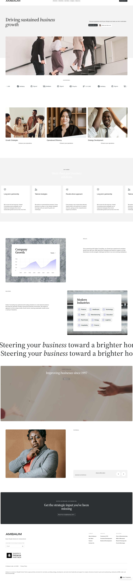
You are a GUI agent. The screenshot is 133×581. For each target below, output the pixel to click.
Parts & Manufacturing (121, 536)
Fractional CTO (104, 536)
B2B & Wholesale (120, 538)
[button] (63, 1)
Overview (58, 1)
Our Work (91, 538)
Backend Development (106, 540)
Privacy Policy (24, 566)
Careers (90, 540)
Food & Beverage (120, 543)
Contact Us (91, 543)
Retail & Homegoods (121, 540)
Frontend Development (106, 538)
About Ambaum (92, 536)
